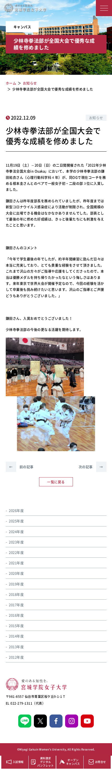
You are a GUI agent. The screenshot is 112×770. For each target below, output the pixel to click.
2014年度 (16, 636)
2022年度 (16, 552)
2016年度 (16, 615)
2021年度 (16, 562)
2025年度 (16, 520)
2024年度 (16, 531)
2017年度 (16, 604)
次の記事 (91, 466)
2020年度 (16, 573)
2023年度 (16, 541)
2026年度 (16, 510)
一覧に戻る (56, 481)
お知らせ (96, 117)
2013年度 (16, 646)
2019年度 (16, 583)
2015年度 (16, 625)
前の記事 (21, 466)
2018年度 (16, 594)
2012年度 (16, 657)
